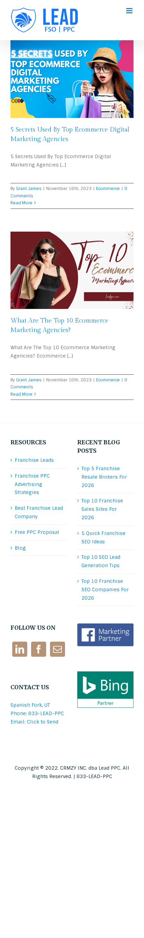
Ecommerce (108, 188)
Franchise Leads (34, 460)
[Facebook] (38, 649)
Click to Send (42, 722)
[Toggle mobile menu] (130, 10)
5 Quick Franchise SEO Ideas (103, 537)
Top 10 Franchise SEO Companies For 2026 (105, 589)
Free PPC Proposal (37, 532)
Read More (21, 203)
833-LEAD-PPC (94, 776)
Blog (20, 548)
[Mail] (57, 649)
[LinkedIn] (19, 649)
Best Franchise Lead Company (39, 512)
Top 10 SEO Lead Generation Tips (100, 561)
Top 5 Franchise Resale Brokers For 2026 (104, 476)
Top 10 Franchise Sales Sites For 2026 (102, 509)
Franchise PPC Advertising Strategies (32, 484)
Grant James (29, 188)
